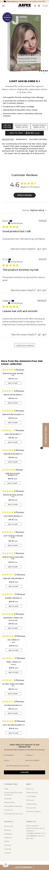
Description (8, 139)
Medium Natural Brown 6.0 (13, 495)
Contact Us (8, 810)
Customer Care (11, 784)
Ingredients (21, 139)
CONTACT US (31, 821)
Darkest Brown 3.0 (13, 598)
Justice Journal (32, 792)
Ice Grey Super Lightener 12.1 (13, 684)
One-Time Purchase (7, 126)
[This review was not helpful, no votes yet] (43, 249)
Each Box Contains (38, 139)
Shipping (7, 799)
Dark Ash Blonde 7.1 (13, 434)
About (28, 784)
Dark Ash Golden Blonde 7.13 (12, 474)
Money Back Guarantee (13, 806)
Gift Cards (30, 800)
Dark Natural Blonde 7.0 (13, 414)
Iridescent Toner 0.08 (12, 618)
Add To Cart (13, 383)
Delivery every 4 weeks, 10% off (22, 126)
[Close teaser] (41, 448)
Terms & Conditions (33, 811)
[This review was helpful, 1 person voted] (39, 334)
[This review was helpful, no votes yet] (38, 249)
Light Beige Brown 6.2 (13, 516)
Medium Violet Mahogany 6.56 (13, 558)
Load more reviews (24, 345)
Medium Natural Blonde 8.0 (13, 374)
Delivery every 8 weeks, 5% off (39, 126)
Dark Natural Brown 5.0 (13, 578)
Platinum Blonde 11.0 (13, 705)
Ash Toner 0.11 (13, 640)
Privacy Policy (31, 804)
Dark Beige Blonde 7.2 (13, 454)
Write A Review (24, 195)
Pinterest (7, 849)
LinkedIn (7, 853)
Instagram (8, 834)
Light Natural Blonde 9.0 (13, 725)
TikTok (6, 841)
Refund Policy (9, 802)
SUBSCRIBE (24, 772)
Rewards (7, 830)
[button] (24, 867)
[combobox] (34, 210)
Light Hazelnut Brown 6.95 (13, 536)
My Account (8, 826)
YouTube (7, 845)
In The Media (31, 796)
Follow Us (8, 821)
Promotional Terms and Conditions (13, 793)
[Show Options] (42, 766)
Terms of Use (31, 808)
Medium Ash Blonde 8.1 (13, 395)
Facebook (7, 838)
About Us (29, 789)
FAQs (6, 789)
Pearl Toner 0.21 (14, 662)
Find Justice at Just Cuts (13, 814)
